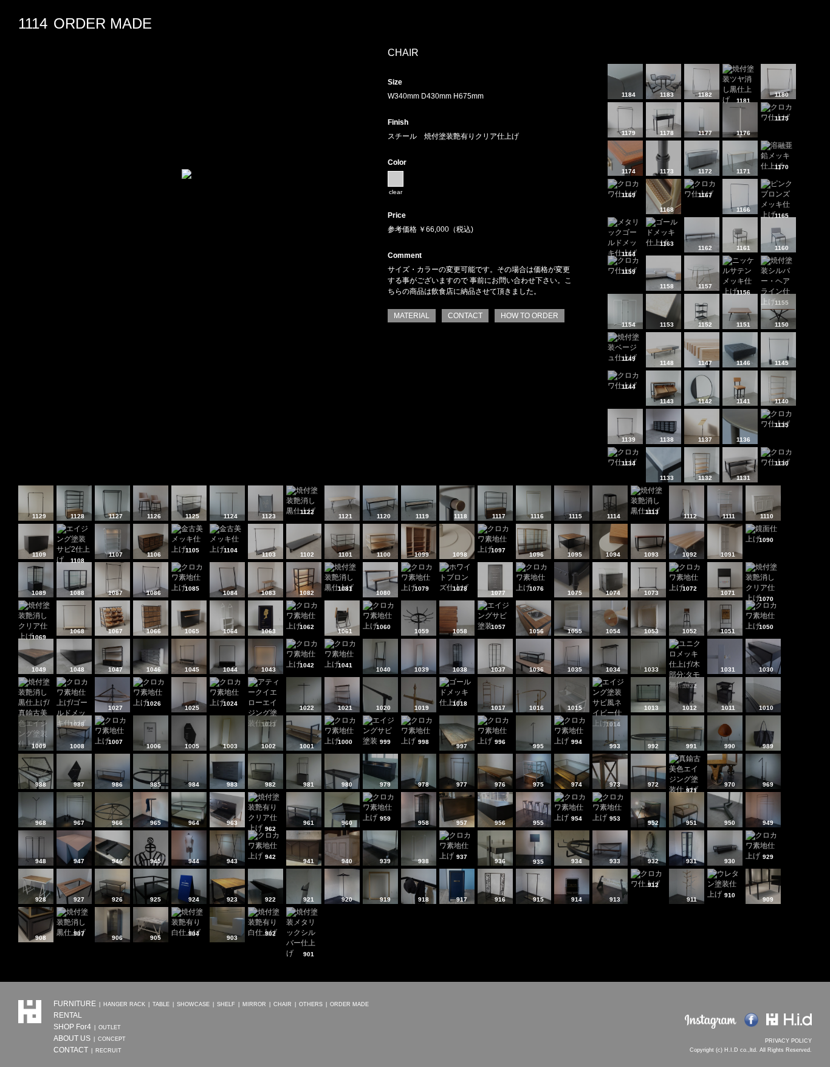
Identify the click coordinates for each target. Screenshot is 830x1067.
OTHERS (311, 1004)
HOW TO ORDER (529, 315)
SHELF (226, 1004)
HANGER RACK (124, 1004)
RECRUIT (108, 1051)
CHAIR (282, 1004)
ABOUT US (72, 1038)
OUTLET (109, 1027)
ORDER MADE (349, 1004)
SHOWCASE (193, 1004)
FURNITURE (74, 1003)
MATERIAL (412, 315)
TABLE (161, 1004)
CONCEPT (112, 1039)
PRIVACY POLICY (788, 1041)
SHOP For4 (72, 1027)
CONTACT (465, 315)
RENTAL (67, 1015)
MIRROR (254, 1004)
